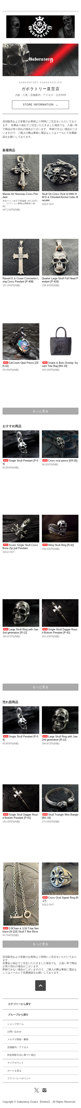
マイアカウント (15, 1062)
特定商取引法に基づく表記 (21, 1055)
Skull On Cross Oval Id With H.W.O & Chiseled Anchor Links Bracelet (60, 197)
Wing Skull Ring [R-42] (61, 545)
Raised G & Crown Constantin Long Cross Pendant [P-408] (21, 280)
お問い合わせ (14, 1031)
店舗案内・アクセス (18, 1047)
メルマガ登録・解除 (18, 1039)
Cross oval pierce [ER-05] (62, 460)
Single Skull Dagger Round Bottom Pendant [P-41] (59, 631)
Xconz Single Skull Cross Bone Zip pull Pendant (20, 547)
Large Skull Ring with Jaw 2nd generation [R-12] (20, 631)
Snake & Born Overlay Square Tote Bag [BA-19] (60, 364)
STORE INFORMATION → (40, 104)
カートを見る (14, 1070)
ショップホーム (15, 1024)
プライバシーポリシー (19, 1078)
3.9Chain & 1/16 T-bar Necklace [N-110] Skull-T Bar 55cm (21, 930)
